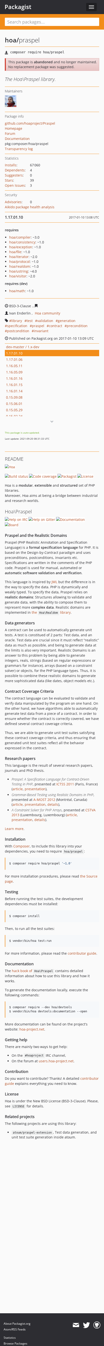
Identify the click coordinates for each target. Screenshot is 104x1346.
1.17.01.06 (14, 359)
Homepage (13, 128)
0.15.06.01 (14, 403)
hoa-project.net (31, 1029)
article (18, 789)
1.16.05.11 (14, 365)
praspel (38, 325)
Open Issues (15, 185)
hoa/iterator (19, 256)
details (52, 804)
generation (66, 320)
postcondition (18, 331)
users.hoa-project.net (56, 1061)
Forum (10, 133)
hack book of (32, 970)
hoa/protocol (19, 261)
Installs (10, 165)
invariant (41, 331)
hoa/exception (20, 247)
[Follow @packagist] (86, 1325)
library (16, 320)
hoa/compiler (20, 237)
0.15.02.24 (14, 416)
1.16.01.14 (14, 391)
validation (45, 320)
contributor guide (82, 953)
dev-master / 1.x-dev (22, 347)
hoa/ (12, 40)
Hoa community (47, 313)
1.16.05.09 (14, 372)
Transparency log (19, 148)
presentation (35, 789)
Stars (9, 180)
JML (54, 582)
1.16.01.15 (14, 384)
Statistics (10, 1338)
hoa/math (17, 291)
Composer (21, 846)
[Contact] (75, 1325)
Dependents (15, 170)
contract (55, 325)
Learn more (14, 828)
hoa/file (15, 252)
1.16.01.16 (14, 378)
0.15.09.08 (14, 397)
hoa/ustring (18, 271)
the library (51, 612)
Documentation (17, 138)
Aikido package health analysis (29, 207)
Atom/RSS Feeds (15, 1329)
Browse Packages (15, 1343)
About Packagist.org (17, 1324)
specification (17, 325)
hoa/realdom (19, 266)
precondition (77, 325)
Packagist (18, 7)
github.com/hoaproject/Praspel (30, 123)
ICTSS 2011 (65, 784)
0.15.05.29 (14, 410)
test (30, 320)
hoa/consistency (22, 242)
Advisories (13, 202)
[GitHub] (96, 1325)
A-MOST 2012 (44, 799)
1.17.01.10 (14, 353)
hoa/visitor (17, 276)
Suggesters (14, 175)
